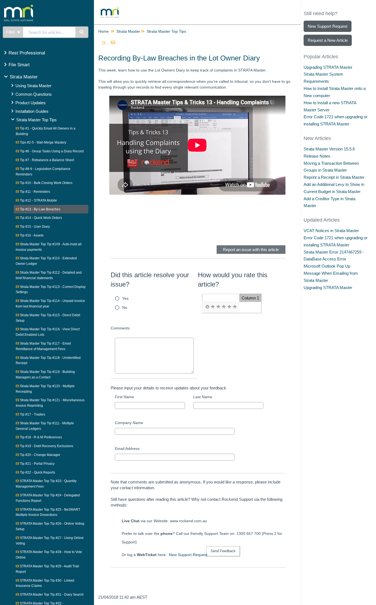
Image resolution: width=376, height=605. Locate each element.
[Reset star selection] (207, 307)
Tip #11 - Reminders (34, 192)
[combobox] (49, 32)
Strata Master (24, 76)
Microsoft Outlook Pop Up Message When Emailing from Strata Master (331, 273)
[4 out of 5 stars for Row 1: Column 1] (229, 307)
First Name (124, 397)
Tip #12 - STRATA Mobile (38, 200)
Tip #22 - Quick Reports (37, 472)
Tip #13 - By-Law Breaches (39, 209)
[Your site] (39, 7)
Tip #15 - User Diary (34, 227)
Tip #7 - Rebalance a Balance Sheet (46, 160)
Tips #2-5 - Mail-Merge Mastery (42, 142)
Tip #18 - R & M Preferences (40, 437)
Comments (120, 328)
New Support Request (188, 554)
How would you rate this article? (232, 279)
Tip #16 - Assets (31, 235)
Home (103, 31)
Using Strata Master (33, 85)
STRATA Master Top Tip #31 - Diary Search (51, 594)
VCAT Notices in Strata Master (331, 230)
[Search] (81, 32)
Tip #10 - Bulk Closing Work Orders (45, 183)
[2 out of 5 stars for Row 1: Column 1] (218, 307)
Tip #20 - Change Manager (39, 455)
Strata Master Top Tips (36, 119)
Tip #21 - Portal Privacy (37, 464)
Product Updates (30, 102)
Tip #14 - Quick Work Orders (40, 218)
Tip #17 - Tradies (32, 414)
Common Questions (33, 94)
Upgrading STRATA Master (328, 67)
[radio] (207, 307)
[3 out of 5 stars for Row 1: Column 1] (224, 307)
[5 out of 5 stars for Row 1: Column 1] (235, 307)
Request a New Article (328, 40)
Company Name (129, 422)
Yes (125, 298)
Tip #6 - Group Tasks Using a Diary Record (51, 151)
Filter (11, 32)
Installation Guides (31, 111)
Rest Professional (27, 53)
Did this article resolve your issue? (150, 279)
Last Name (202, 397)
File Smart (19, 64)
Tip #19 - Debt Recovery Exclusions (46, 446)
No (124, 307)
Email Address (127, 448)
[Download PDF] (104, 43)
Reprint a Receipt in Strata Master (334, 177)
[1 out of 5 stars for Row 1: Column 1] (213, 307)
